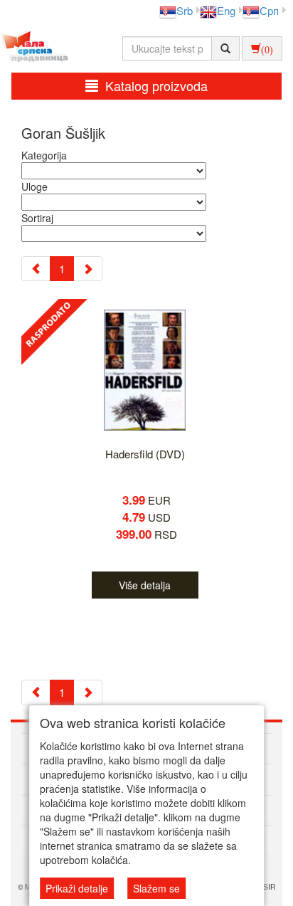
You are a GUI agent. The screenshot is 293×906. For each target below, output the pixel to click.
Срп (269, 10)
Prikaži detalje (77, 888)
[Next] (87, 268)
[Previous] (35, 268)
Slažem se (156, 888)
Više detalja (145, 585)
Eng (226, 10)
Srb (184, 10)
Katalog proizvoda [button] (156, 85)
